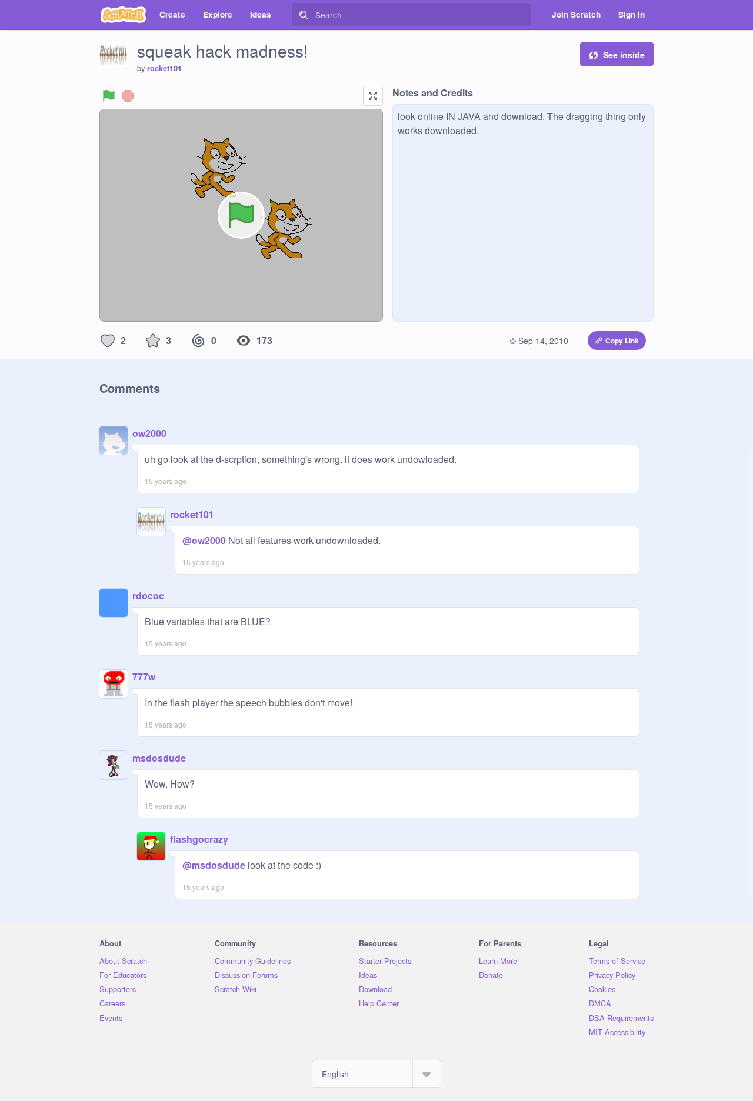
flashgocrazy (199, 839)
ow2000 (149, 433)
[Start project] (108, 95)
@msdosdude (213, 865)
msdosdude (159, 758)
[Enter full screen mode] (373, 96)
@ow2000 (204, 540)
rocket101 (164, 68)
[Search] (303, 14)
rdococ (148, 595)
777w (143, 676)
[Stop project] (127, 95)
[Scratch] (123, 14)
